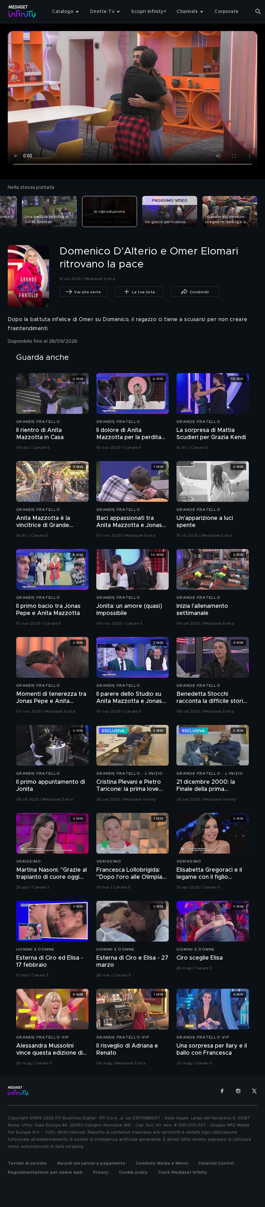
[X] (254, 1091)
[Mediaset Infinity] (22, 11)
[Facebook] (222, 1091)
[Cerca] (258, 12)
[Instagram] (238, 1091)
